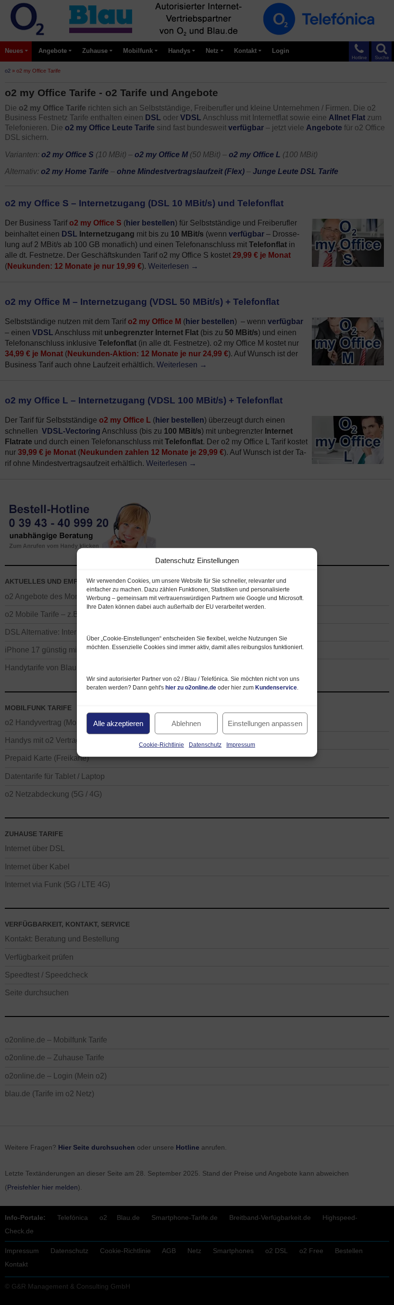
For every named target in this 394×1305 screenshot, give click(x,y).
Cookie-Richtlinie (161, 744)
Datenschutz (205, 744)
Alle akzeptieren (118, 723)
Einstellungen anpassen (265, 723)
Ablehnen (186, 723)
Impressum (240, 744)
